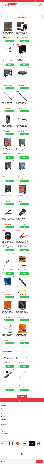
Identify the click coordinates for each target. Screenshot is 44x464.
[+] (4, 40)
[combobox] (22, 8)
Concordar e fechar (39, 461)
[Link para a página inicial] (3, 11)
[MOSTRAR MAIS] (22, 396)
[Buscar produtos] (42, 8)
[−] (4, 41)
